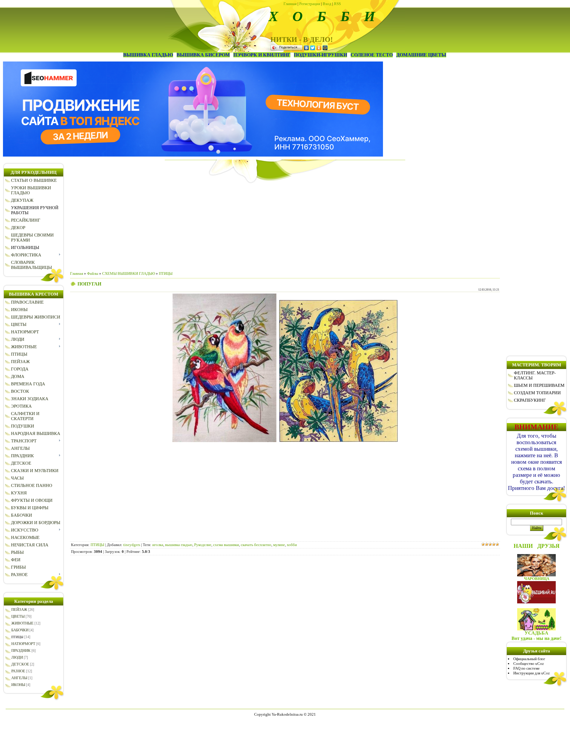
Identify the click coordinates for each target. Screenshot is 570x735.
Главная (290, 3)
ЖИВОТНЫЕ (22, 623)
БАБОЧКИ (19, 630)
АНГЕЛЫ (19, 678)
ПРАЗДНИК (21, 650)
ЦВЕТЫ (18, 616)
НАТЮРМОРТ (23, 643)
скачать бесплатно (256, 544)
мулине (279, 544)
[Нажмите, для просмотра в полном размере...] (224, 441)
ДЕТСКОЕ (20, 664)
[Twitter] (313, 48)
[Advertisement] (285, 224)
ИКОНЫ (18, 684)
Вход (327, 3)
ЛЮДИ (17, 657)
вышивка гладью (178, 544)
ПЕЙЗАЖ (19, 609)
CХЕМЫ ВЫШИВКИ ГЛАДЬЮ (128, 273)
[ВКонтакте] (306, 48)
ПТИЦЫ (17, 637)
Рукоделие (202, 544)
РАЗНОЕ (18, 671)
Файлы (92, 273)
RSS (337, 3)
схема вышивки (226, 544)
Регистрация (309, 3)
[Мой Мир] (325, 48)
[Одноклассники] (319, 48)
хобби (292, 544)
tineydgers (131, 544)
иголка (157, 544)
